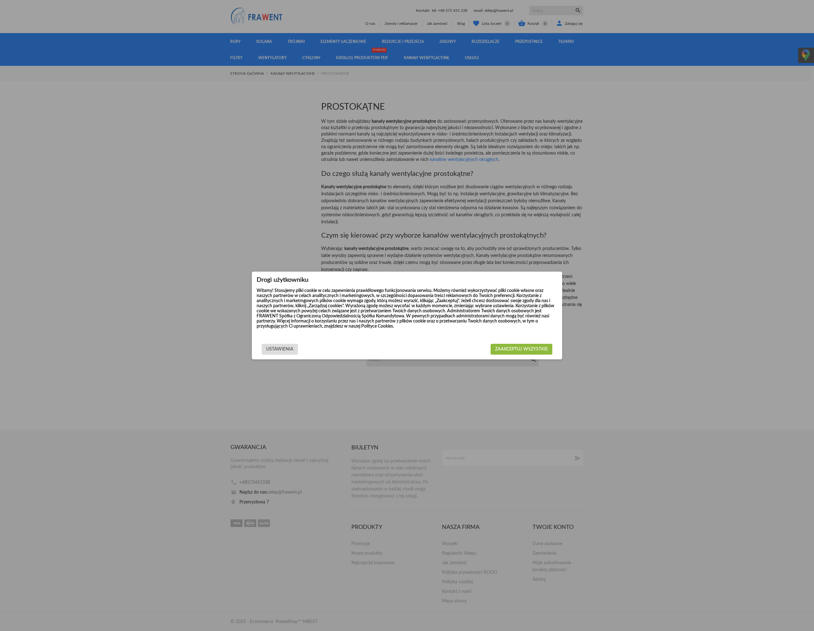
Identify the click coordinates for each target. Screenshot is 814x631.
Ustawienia (279, 349)
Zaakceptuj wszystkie (521, 349)
